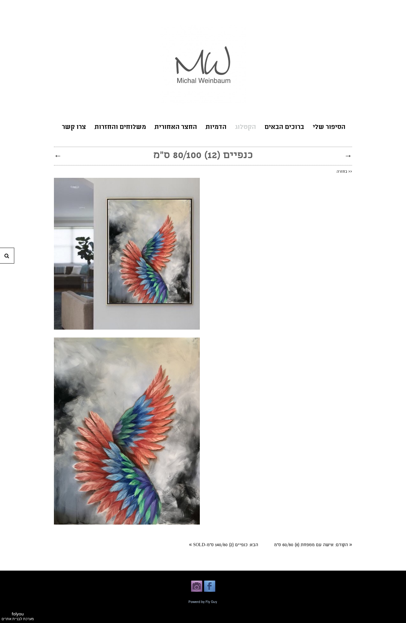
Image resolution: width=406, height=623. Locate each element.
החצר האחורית (175, 127)
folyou (18, 616)
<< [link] (344, 171)
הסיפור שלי (329, 127)
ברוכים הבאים (284, 127)
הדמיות (216, 127)
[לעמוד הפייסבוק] (210, 591)
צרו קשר (74, 127)
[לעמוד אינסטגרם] (197, 591)
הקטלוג (245, 127)
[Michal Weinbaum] (203, 103)
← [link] (58, 154)
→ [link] (348, 154)
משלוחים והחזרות (120, 127)
